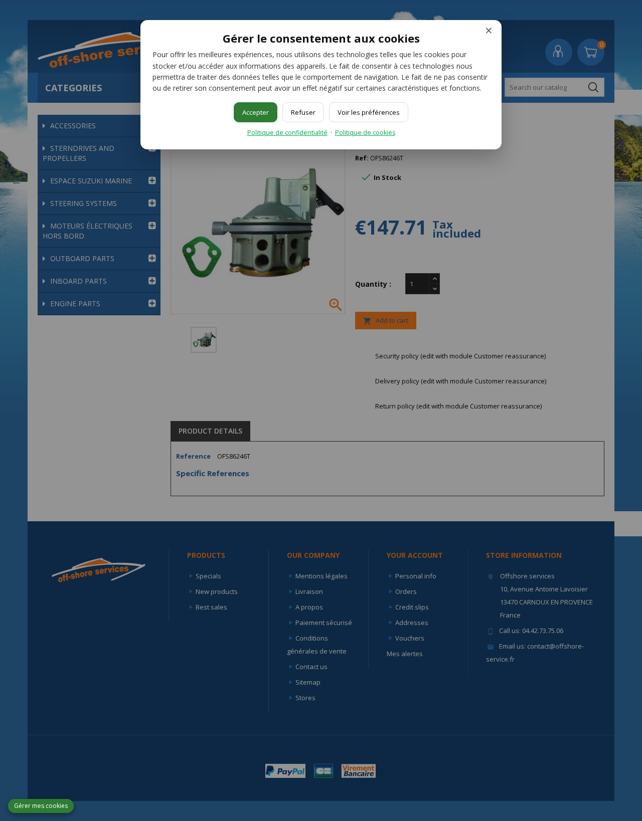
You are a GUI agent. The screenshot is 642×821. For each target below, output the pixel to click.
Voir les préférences (369, 112)
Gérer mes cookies (41, 805)
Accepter (255, 112)
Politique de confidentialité (287, 132)
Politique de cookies (365, 132)
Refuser (303, 112)
